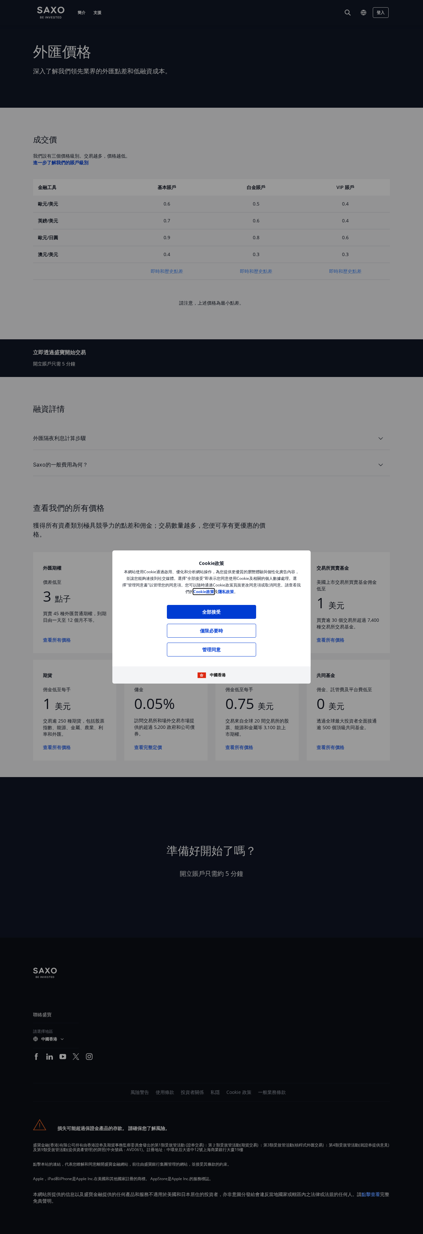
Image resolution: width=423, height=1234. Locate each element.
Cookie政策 (203, 591)
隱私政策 (226, 591)
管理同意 (211, 649)
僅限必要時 (211, 630)
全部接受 (211, 612)
